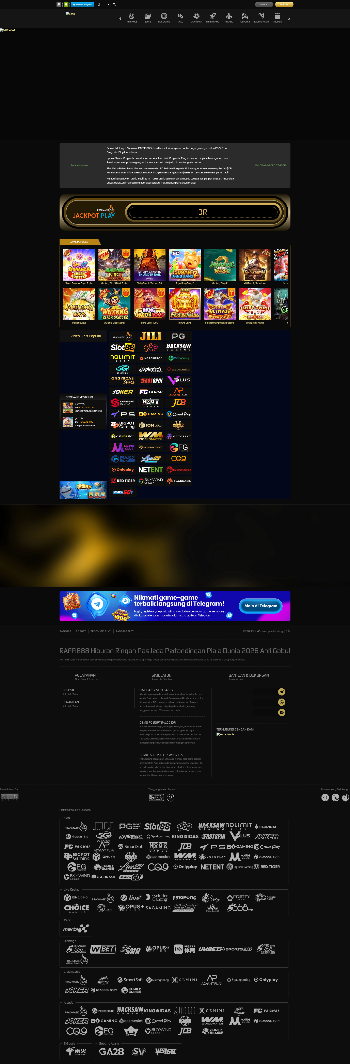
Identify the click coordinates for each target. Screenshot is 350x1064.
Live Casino (164, 21)
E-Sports (245, 21)
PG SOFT (81, 631)
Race (180, 21)
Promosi (277, 21)
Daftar (284, 4)
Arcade (229, 21)
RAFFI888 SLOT (124, 631)
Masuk (264, 4)
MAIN (82, 264)
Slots (148, 21)
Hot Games (131, 21)
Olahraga (196, 21)
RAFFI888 (65, 631)
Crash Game (212, 21)
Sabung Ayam (261, 21)
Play (108, 216)
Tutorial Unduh (333, 553)
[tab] (123, 336)
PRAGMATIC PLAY (101, 631)
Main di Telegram (84, 4)
